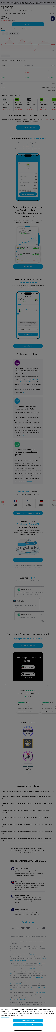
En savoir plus (5, 1017)
